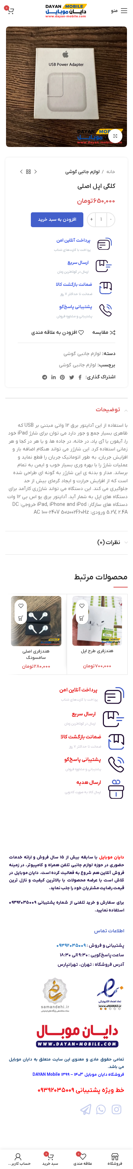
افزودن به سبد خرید (57, 220)
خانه (110, 172)
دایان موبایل (20, 1059)
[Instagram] (116, 1109)
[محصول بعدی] (21, 172)
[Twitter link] (71, 377)
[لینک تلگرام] (44, 377)
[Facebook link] (80, 377)
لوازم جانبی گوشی (82, 172)
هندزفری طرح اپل (97, 651)
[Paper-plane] (85, 1109)
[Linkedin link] (53, 377)
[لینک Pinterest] (62, 377)
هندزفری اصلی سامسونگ (36, 655)
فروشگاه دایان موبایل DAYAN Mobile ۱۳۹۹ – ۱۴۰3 (78, 1075)
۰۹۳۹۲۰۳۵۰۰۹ (71, 946)
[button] (82, 618)
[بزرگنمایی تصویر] (115, 136)
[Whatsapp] (101, 1109)
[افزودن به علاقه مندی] (82, 606)
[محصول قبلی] (35, 172)
